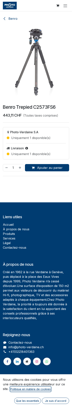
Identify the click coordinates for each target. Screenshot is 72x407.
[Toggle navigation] (65, 6)
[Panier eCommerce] (57, 5)
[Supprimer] (6, 167)
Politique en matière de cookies (30, 389)
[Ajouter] (20, 167)
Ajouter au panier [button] (49, 168)
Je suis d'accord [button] (55, 400)
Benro (12, 18)
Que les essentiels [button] (27, 400)
